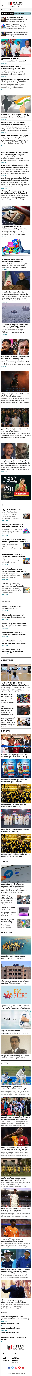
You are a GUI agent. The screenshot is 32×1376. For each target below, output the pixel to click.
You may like (6, 602)
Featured (5, 505)
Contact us (6, 1360)
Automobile (7, 660)
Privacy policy (5, 1358)
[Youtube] (19, 1368)
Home (4, 1354)
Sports (5, 1063)
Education (6, 933)
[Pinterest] (23, 1368)
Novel (4, 1312)
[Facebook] (9, 1368)
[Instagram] (16, 1368)
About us (14, 1354)
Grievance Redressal (15, 1361)
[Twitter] (12, 1368)
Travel (4, 862)
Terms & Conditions (15, 1358)
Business (5, 731)
